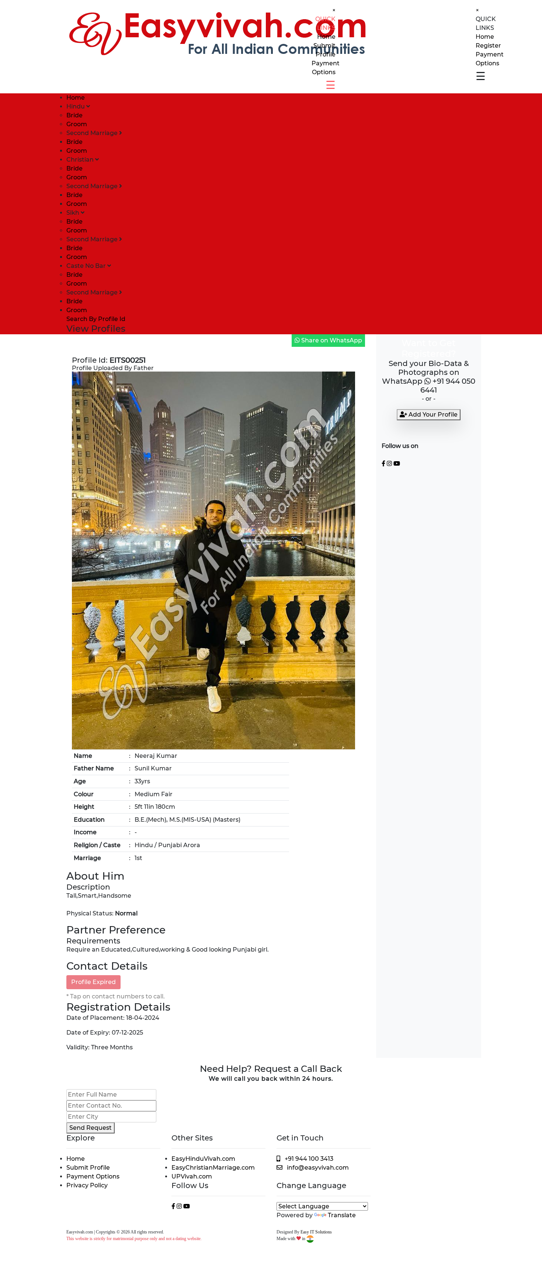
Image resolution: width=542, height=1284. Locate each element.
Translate (342, 1215)
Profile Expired (93, 982)
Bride (74, 115)
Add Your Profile (432, 414)
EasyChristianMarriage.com (213, 1167)
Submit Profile (88, 1167)
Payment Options (92, 1176)
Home (326, 36)
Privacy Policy (87, 1185)
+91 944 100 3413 (306, 1158)
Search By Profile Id (95, 318)
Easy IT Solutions (316, 1232)
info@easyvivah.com (318, 1167)
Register (488, 45)
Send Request (90, 1127)
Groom (76, 124)
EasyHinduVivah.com (203, 1158)
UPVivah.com (191, 1176)
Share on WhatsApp (331, 340)
